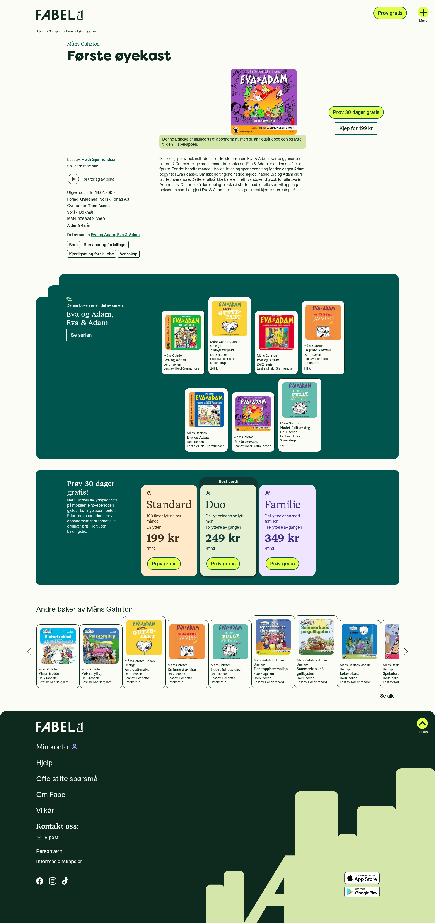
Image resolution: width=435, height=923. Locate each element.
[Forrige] (29, 651)
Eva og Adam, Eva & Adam (115, 234)
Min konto (52, 747)
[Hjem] (59, 15)
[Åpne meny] (423, 12)
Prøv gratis (390, 13)
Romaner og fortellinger (105, 244)
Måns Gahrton (83, 43)
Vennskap (129, 254)
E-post (51, 837)
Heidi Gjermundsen (99, 159)
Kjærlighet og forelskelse (91, 254)
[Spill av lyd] (73, 179)
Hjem (41, 31)
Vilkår (45, 810)
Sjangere (55, 31)
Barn (69, 31)
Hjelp (44, 762)
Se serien (81, 335)
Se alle (387, 695)
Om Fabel (51, 794)
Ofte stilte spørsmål (67, 778)
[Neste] (406, 651)
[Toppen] (422, 723)
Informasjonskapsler (59, 861)
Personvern (49, 851)
